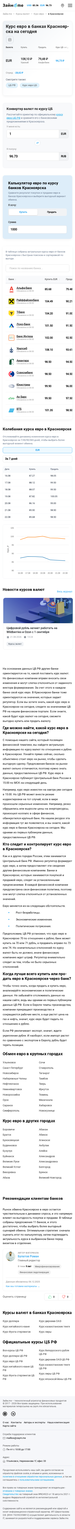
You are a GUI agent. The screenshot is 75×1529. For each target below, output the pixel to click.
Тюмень (43, 1094)
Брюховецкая (11, 1140)
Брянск (43, 1172)
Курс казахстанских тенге (54, 1326)
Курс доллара (11, 1321)
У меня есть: (13, 126)
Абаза (6, 1177)
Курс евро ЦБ (29, 85)
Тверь (42, 1083)
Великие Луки (11, 1161)
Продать (51, 212)
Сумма (12, 222)
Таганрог (44, 1073)
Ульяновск (9, 1062)
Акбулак (44, 1145)
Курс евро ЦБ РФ (13, 1361)
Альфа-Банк (43, 62)
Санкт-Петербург (13, 1067)
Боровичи (9, 1129)
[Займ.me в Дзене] (5, 1414)
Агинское (44, 1140)
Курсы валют (15, 644)
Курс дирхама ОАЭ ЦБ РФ (54, 1359)
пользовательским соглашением (36, 1480)
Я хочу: (12, 205)
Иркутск (44, 1089)
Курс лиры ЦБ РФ (49, 1373)
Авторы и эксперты (34, 1422)
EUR (42, 5)
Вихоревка (9, 1172)
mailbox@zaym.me (16, 1438)
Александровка (48, 1161)
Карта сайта (9, 1425)
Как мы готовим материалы (23, 1286)
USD (29, 5)
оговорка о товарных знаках (18, 1491)
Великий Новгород (50, 1177)
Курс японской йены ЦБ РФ (55, 1379)
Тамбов (43, 1078)
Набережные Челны (15, 1078)
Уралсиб (25, 62)
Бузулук (7, 1150)
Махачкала (46, 1099)
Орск (6, 1099)
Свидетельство (11, 1494)
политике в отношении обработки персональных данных (32, 1476)
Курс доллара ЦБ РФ (15, 1355)
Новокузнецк (47, 1110)
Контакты (16, 1422)
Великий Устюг (12, 1166)
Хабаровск (45, 1105)
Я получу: (12, 149)
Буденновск (10, 1145)
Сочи (42, 1062)
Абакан (43, 1129)
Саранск (8, 1105)
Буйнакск (8, 1156)
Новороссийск (11, 1094)
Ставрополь (46, 1067)
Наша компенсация (58, 1422)
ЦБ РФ (11, 85)
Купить (23, 212)
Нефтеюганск (11, 1083)
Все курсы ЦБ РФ (13, 1350)
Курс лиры (45, 1331)
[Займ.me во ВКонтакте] (13, 1414)
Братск (7, 1134)
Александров (47, 1156)
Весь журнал (64, 591)
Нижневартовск (12, 1089)
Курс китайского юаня (16, 1326)
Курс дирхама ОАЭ (50, 1321)
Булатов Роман (28, 1256)
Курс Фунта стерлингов (17, 1331)
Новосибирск (11, 1073)
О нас (6, 1422)
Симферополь (11, 1110)
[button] (62, 5)
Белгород (44, 1166)
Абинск (43, 1134)
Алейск (43, 1150)
